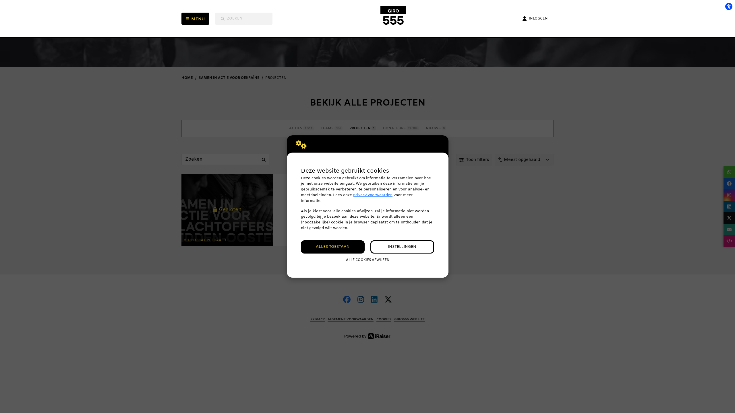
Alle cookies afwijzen (367, 260)
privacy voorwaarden (372, 195)
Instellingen (402, 246)
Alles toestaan (333, 246)
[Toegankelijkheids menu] (728, 6)
